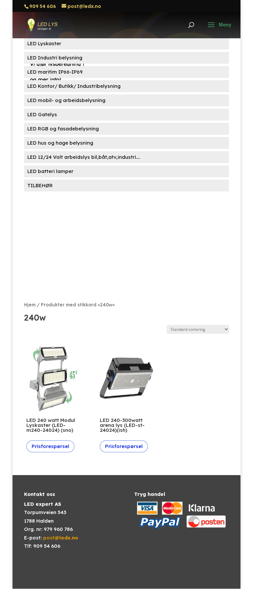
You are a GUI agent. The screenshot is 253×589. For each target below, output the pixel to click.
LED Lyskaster (44, 43)
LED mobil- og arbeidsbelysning (66, 100)
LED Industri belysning (54, 57)
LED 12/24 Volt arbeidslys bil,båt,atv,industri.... (83, 157)
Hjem (30, 304)
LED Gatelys (42, 114)
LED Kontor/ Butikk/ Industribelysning (74, 86)
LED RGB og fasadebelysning (63, 128)
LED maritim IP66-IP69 (55, 72)
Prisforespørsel (50, 446)
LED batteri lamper (50, 171)
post (60, 538)
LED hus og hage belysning (60, 143)
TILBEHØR (40, 185)
